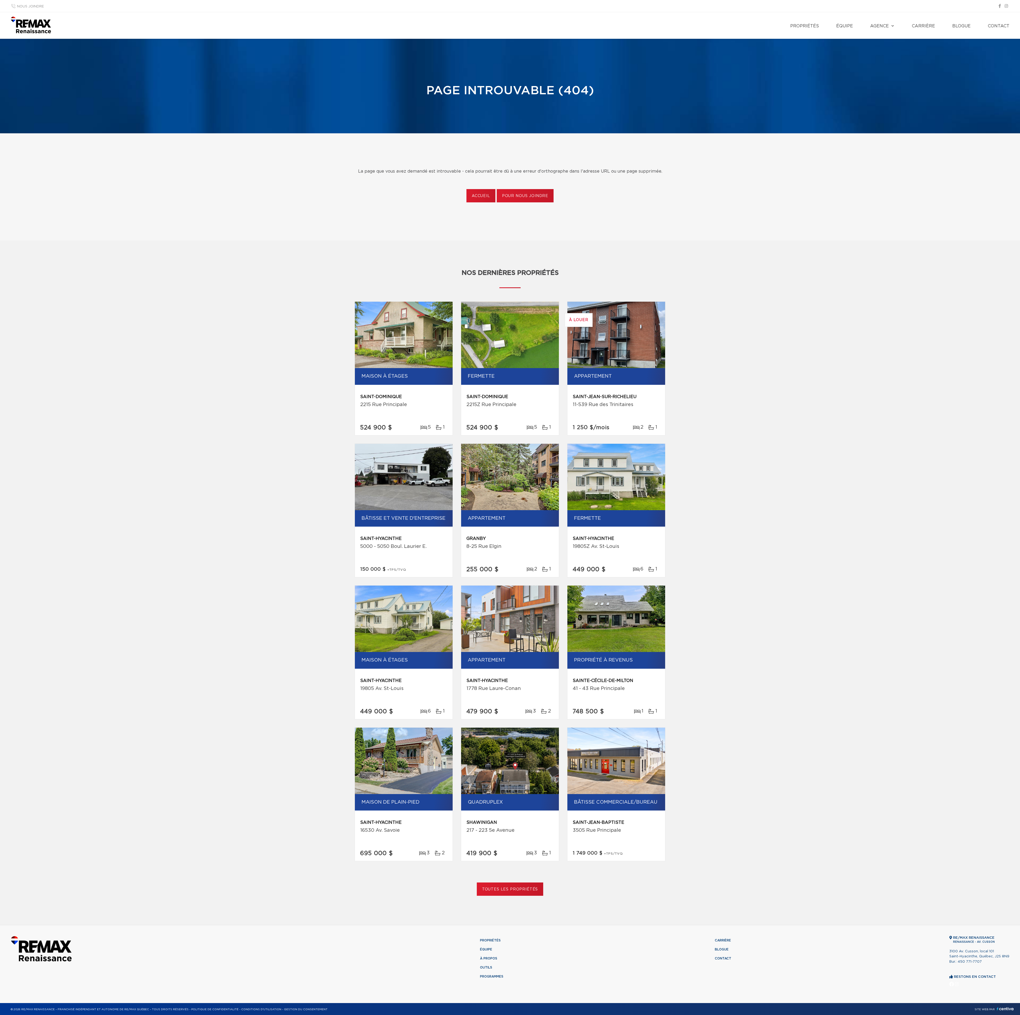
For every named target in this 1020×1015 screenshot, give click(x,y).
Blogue (961, 26)
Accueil (481, 196)
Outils (486, 967)
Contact (998, 26)
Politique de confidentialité (215, 1009)
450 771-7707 (970, 961)
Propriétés (804, 26)
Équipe (844, 26)
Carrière (923, 26)
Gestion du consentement (306, 1009)
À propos (488, 958)
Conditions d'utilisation (261, 1009)
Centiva (1005, 1008)
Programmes (491, 976)
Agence (879, 26)
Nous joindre (30, 6)
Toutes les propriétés (510, 889)
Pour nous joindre (525, 196)
